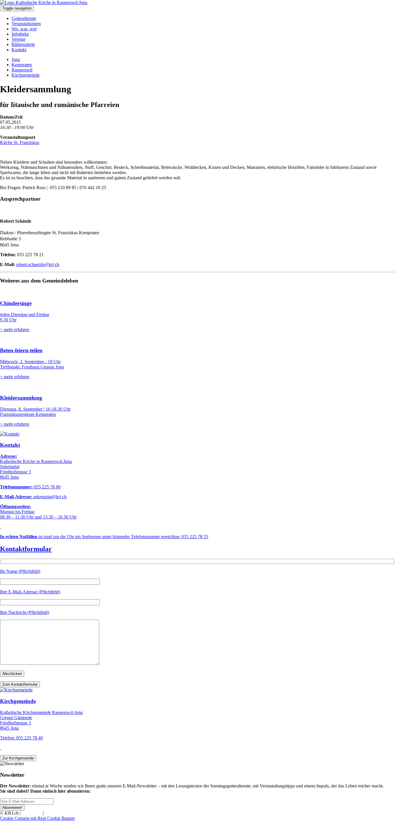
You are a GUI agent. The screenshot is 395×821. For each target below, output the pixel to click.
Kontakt (19, 49)
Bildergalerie (23, 44)
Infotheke (20, 34)
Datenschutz (56, 813)
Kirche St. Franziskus (19, 142)
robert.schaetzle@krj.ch (37, 264)
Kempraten (22, 64)
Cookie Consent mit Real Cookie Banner (37, 818)
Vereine (18, 39)
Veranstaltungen (26, 23)
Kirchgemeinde (26, 75)
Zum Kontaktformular (20, 684)
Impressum (32, 813)
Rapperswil (22, 69)
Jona (16, 59)
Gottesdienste (24, 18)
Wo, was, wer (24, 28)
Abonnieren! (12, 807)
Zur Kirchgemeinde (18, 758)
